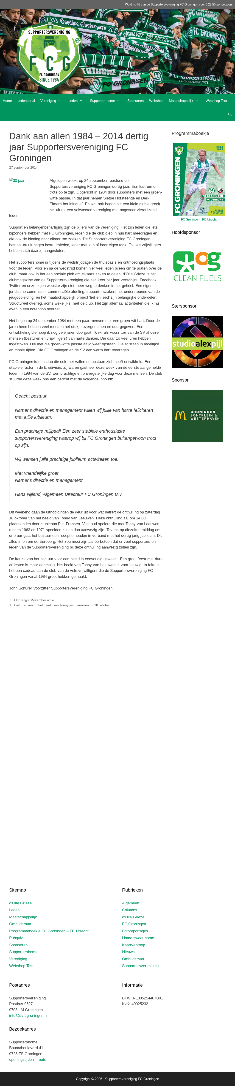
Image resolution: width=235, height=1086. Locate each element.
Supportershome (102, 101)
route (41, 1059)
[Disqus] (85, 678)
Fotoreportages (135, 931)
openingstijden (21, 1059)
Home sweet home (138, 938)
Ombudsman (20, 924)
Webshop (156, 101)
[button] (61, 101)
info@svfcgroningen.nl (28, 1015)
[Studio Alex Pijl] (197, 367)
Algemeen (130, 903)
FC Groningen (134, 924)
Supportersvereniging (140, 966)
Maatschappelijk (181, 101)
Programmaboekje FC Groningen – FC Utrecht (49, 931)
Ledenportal (26, 101)
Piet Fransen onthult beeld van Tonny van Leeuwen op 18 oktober (62, 605)
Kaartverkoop (133, 945)
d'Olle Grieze (133, 917)
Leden (73, 101)
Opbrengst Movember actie (34, 600)
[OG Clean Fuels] (197, 293)
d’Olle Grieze (20, 903)
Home (7, 101)
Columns (129, 910)
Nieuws (128, 952)
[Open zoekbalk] (230, 114)
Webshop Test (216, 101)
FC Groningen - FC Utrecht (199, 219)
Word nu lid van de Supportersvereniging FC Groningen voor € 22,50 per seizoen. (179, 4)
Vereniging (48, 101)
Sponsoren (135, 101)
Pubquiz (16, 938)
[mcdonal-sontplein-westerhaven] (197, 441)
